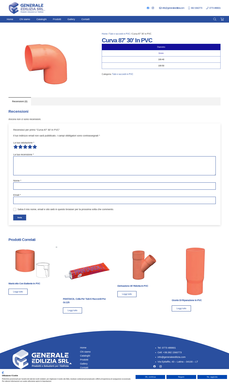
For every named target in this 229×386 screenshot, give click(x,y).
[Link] (27, 8)
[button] (84, 37)
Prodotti (84, 359)
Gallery (84, 363)
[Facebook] (148, 8)
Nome (17, 180)
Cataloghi (85, 355)
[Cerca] (215, 19)
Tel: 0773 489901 (167, 347)
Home (104, 34)
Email (17, 195)
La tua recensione (23, 154)
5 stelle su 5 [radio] (34, 146)
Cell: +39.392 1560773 (170, 352)
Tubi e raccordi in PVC (119, 34)
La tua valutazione (23, 142)
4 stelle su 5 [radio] (30, 146)
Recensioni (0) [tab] (19, 101)
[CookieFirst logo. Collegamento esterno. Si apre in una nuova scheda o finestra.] (3, 373)
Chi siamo (85, 351)
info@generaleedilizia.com (172, 357)
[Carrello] (222, 19)
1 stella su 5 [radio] (15, 146)
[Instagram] (152, 8)
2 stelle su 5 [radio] (20, 146)
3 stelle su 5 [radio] (25, 146)
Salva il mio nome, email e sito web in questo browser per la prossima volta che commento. (65, 209)
